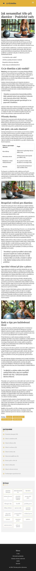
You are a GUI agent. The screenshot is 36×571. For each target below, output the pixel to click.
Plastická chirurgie (11, 434)
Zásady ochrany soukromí (18, 558)
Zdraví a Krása (10, 465)
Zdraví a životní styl (11, 469)
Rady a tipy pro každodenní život (11, 64)
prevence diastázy (7, 419)
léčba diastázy (17, 419)
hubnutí (8, 519)
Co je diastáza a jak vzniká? (10, 57)
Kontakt (18, 563)
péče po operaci (18, 525)
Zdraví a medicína (11, 438)
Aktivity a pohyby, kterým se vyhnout (12, 60)
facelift (18, 503)
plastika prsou (28, 503)
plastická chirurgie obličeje (18, 498)
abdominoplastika (18, 491)
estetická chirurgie (28, 508)
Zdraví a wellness (11, 447)
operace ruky (18, 508)
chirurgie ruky (8, 503)
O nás (18, 553)
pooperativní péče (18, 514)
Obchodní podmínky (18, 556)
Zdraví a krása (10, 452)
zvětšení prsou (28, 513)
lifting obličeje (8, 508)
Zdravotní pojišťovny (12, 456)
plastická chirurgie (8, 491)
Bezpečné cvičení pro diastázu (11, 62)
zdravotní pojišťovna (8, 514)
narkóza (28, 519)
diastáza (9, 417)
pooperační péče (28, 497)
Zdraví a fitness (10, 443)
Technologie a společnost (13, 473)
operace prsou (8, 525)
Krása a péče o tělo (11, 460)
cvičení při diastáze (19, 417)
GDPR (18, 561)
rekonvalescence (8, 497)
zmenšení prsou (18, 520)
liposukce (28, 490)
